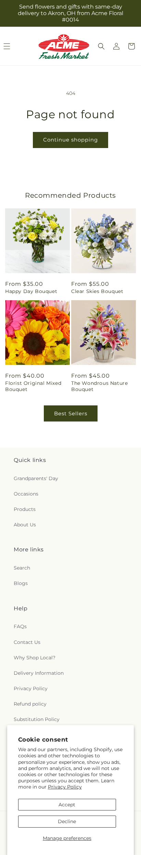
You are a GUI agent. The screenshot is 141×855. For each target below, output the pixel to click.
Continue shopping (70, 139)
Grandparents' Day (36, 478)
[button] (101, 46)
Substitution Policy (37, 719)
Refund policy (30, 704)
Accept (67, 805)
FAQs (20, 626)
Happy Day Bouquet (31, 291)
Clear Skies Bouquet (97, 291)
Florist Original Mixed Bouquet (33, 386)
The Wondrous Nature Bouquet (99, 386)
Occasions (26, 494)
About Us (25, 525)
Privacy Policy (65, 787)
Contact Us (27, 642)
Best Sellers (70, 413)
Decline (67, 821)
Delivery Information (39, 673)
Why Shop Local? (34, 658)
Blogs (21, 583)
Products (25, 509)
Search (22, 568)
